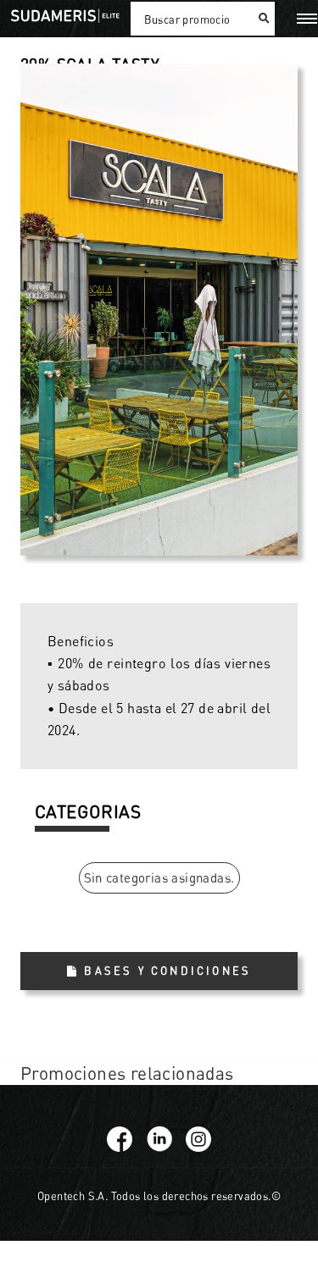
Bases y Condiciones (167, 970)
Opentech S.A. (72, 1196)
